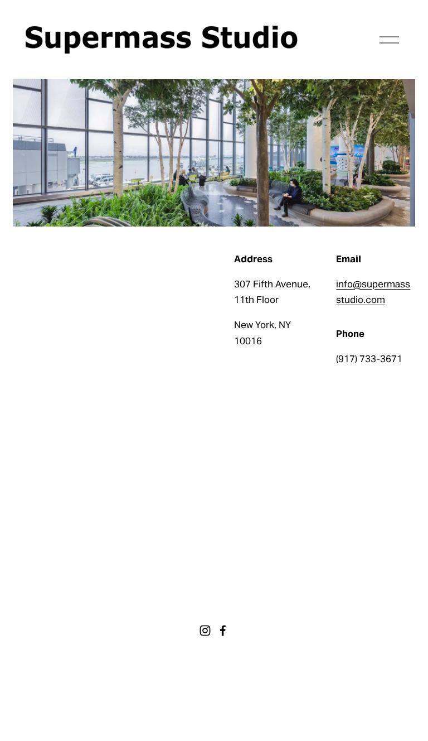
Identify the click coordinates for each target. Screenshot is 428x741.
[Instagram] (205, 630)
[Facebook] (222, 630)
